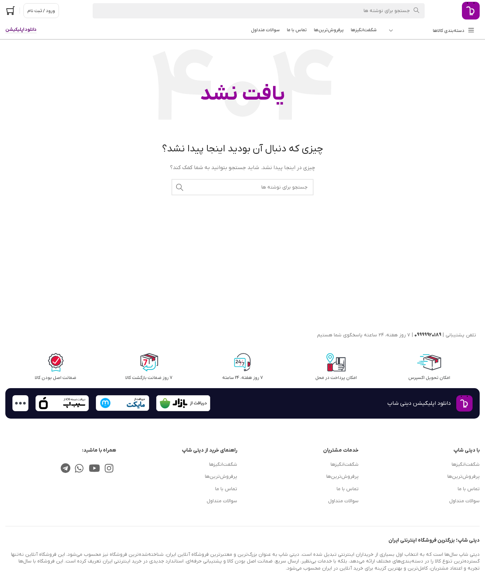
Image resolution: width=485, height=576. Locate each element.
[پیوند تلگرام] (65, 469)
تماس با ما (469, 489)
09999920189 (427, 335)
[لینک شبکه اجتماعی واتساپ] (79, 469)
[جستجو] (179, 187)
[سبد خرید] (11, 11)
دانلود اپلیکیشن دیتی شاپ (419, 403)
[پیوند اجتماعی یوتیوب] (94, 469)
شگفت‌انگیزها (466, 464)
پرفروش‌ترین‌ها (463, 476)
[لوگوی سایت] (471, 10)
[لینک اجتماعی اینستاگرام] (109, 469)
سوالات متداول (464, 501)
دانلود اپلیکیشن (21, 30)
